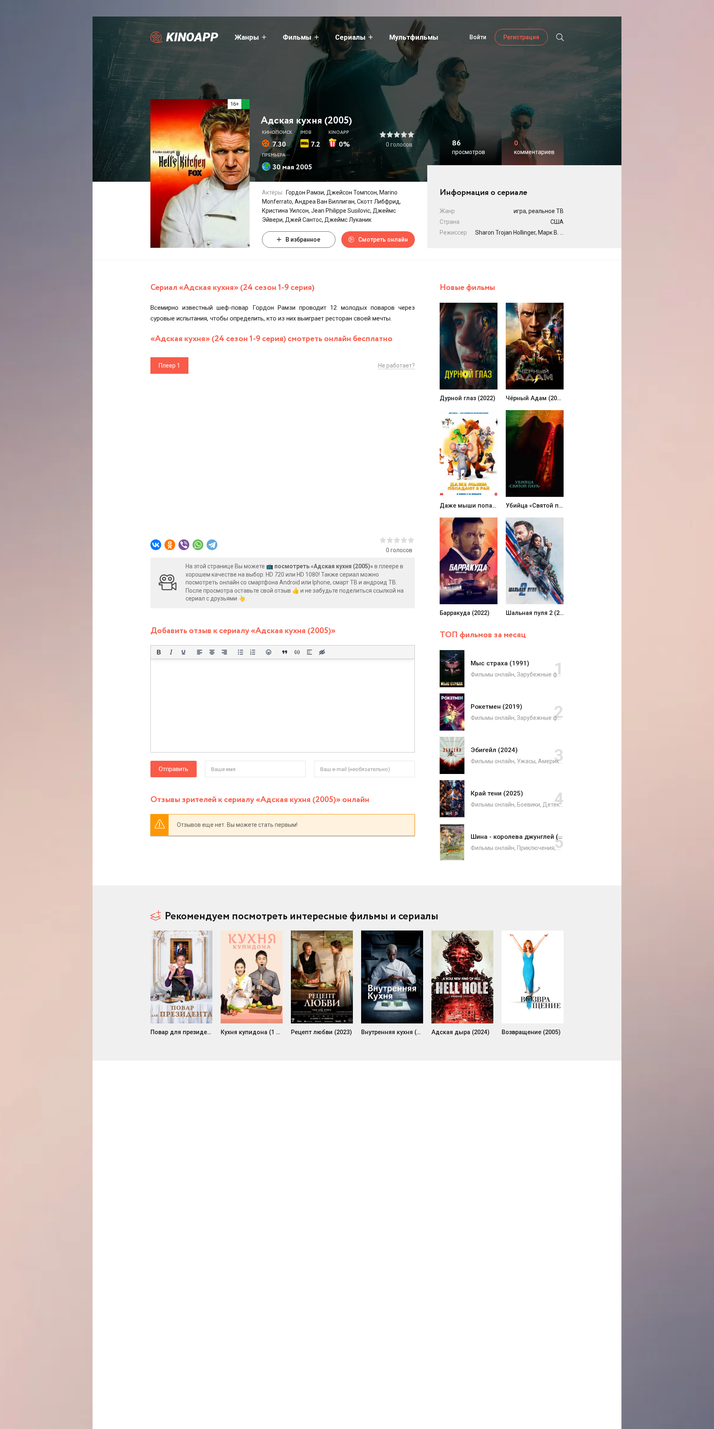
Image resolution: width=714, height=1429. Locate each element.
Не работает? (396, 365)
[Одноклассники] (169, 544)
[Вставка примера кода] (297, 652)
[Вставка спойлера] (309, 652)
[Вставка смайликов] (269, 652)
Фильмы (297, 37)
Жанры (247, 37)
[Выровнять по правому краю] (224, 652)
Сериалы (350, 37)
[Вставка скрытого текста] (322, 652)
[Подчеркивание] (183, 652)
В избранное (303, 239)
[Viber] (183, 544)
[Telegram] (212, 544)
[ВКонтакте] (155, 544)
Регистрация (521, 37)
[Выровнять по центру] (212, 652)
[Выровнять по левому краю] (199, 652)
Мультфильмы (413, 37)
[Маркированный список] (240, 652)
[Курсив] (171, 652)
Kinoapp (192, 37)
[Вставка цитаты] (284, 652)
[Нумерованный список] (253, 652)
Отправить (173, 769)
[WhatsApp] (198, 544)
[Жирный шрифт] (158, 652)
